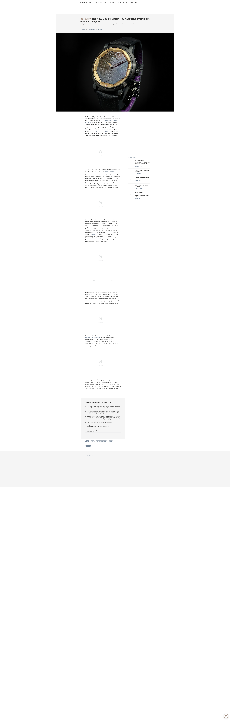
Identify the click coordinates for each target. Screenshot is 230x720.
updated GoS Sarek (110, 171)
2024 (92, 441)
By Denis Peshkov (91, 29)
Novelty (110, 441)
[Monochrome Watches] (85, 2)
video (93, 234)
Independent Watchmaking (101, 441)
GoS (87, 441)
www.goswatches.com (91, 391)
